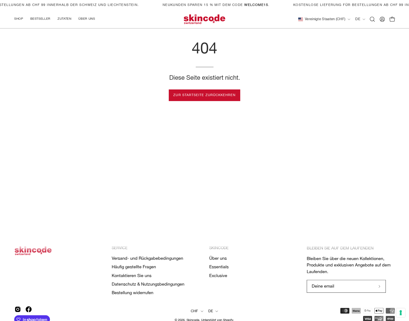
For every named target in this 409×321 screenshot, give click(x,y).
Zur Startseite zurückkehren (204, 95)
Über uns (218, 258)
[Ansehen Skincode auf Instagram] (17, 309)
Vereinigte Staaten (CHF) (325, 19)
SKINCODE (219, 248)
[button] (64, 19)
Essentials (219, 267)
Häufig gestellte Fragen (134, 267)
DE (357, 19)
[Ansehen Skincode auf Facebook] (28, 309)
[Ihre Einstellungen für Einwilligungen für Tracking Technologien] (400, 312)
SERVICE (120, 248)
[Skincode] (204, 19)
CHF (194, 311)
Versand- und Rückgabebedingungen (147, 258)
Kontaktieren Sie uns (131, 276)
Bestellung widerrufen (132, 293)
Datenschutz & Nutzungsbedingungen (148, 284)
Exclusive (218, 276)
